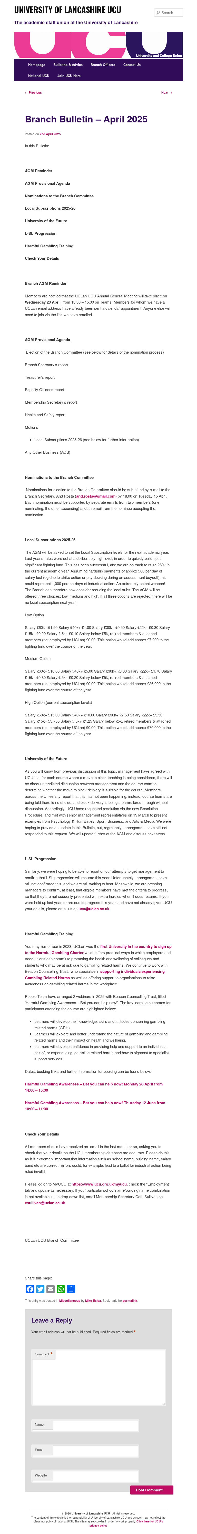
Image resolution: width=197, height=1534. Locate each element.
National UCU (38, 75)
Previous (33, 92)
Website (41, 1475)
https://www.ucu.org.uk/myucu (99, 1184)
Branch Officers (103, 64)
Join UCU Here (69, 75)
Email (39, 1449)
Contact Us (132, 64)
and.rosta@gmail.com (95, 496)
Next (166, 92)
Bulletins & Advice (68, 64)
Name (39, 1424)
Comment (44, 1354)
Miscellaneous (69, 1300)
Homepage (36, 64)
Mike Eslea (93, 1300)
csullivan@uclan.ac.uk (45, 1203)
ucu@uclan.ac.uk (93, 908)
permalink (130, 1300)
